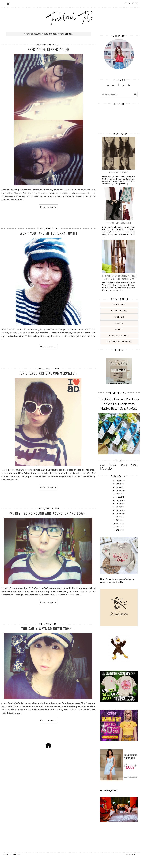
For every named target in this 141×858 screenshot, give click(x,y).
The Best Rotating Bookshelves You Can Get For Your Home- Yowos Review (119, 277)
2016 (118, 513)
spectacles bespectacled (48, 49)
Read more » (48, 207)
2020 (118, 500)
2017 (118, 510)
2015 (118, 517)
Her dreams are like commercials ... (48, 373)
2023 (118, 490)
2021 (118, 497)
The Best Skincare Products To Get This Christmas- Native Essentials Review (119, 403)
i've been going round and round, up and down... (48, 513)
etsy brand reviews (119, 342)
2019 (118, 504)
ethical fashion (119, 336)
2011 (118, 530)
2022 (118, 494)
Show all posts (65, 34)
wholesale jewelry (108, 790)
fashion (119, 317)
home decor (119, 311)
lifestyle (119, 305)
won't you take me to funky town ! (48, 233)
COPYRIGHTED (132, 855)
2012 (118, 527)
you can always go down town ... (48, 628)
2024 (118, 487)
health (119, 329)
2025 (118, 484)
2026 (118, 481)
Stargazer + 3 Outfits (119, 172)
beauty (119, 323)
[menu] (8, 3)
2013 (118, 523)
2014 (118, 520)
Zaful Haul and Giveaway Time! (118, 222)
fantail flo (8, 855)
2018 (118, 507)
